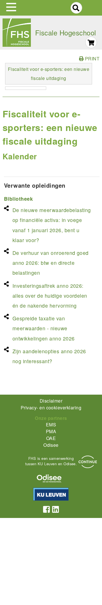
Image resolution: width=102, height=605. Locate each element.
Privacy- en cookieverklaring (51, 407)
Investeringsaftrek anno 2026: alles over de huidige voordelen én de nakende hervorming (49, 295)
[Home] (17, 33)
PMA (51, 431)
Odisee (51, 445)
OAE (51, 438)
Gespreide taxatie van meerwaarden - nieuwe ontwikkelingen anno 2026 (43, 328)
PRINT (91, 58)
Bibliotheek (18, 198)
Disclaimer (51, 400)
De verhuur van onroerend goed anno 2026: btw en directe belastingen (50, 262)
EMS (51, 424)
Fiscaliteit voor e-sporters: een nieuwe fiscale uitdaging (49, 73)
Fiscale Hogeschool (65, 32)
